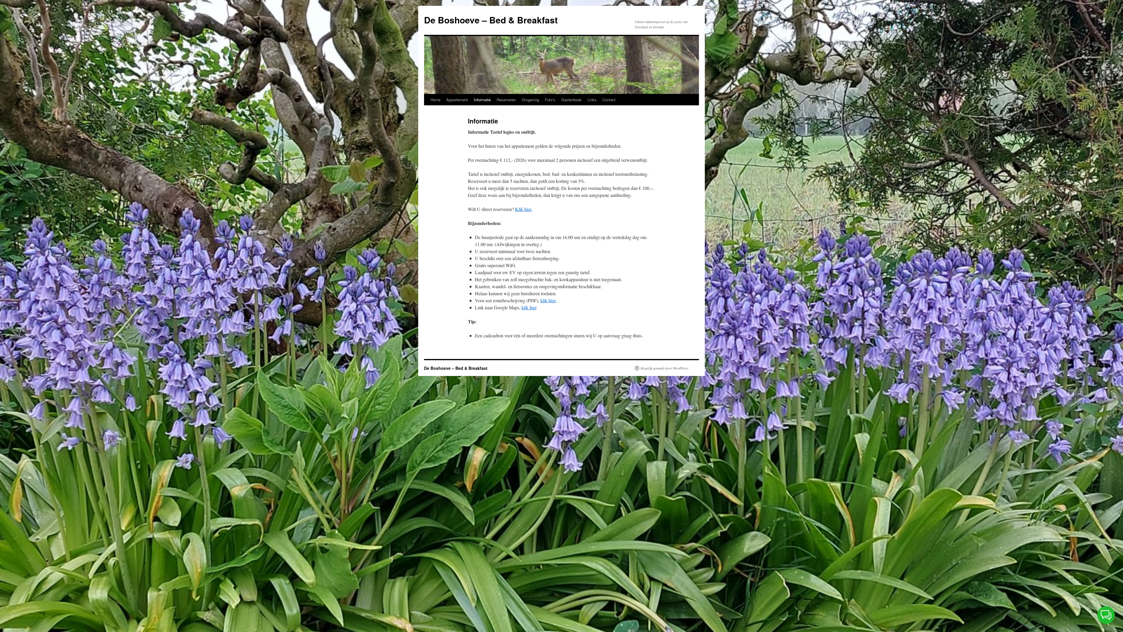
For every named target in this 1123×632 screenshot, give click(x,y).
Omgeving (530, 99)
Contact (609, 99)
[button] (1106, 615)
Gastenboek (571, 99)
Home (435, 99)
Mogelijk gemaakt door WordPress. (664, 368)
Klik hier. (523, 209)
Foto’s (550, 99)
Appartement (457, 99)
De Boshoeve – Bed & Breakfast (491, 19)
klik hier (529, 307)
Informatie (482, 99)
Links (592, 99)
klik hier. (548, 300)
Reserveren (506, 99)
